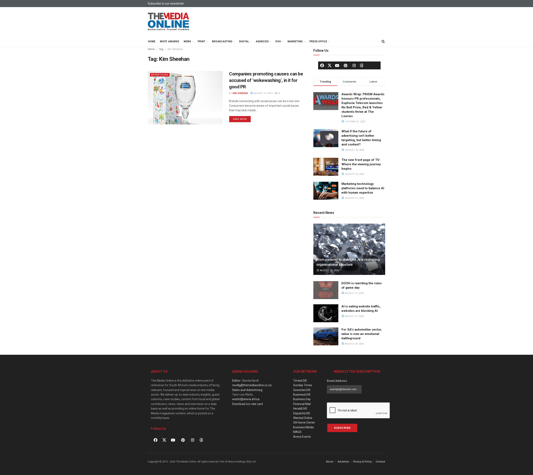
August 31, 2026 (329, 270)
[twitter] (330, 65)
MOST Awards (169, 41)
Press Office (318, 41)
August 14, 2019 (263, 93)
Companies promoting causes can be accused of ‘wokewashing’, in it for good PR (266, 80)
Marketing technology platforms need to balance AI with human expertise (362, 188)
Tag (161, 49)
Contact (380, 461)
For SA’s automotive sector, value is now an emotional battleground (361, 334)
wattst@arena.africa (245, 399)
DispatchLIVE (301, 413)
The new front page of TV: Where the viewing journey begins (361, 164)
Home (151, 41)
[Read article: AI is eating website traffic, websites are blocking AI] (325, 313)
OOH (278, 41)
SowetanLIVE (302, 390)
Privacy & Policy (362, 461)
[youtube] (337, 65)
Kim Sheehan (175, 49)
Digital (244, 41)
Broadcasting (222, 41)
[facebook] (322, 65)
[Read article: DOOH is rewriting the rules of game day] (325, 290)
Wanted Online (302, 418)
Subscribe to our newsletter (166, 3)
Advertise (343, 461)
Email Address (337, 380)
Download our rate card (247, 404)
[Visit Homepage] (168, 22)
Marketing (295, 41)
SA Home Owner (304, 422)
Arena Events (302, 436)
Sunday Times (302, 385)
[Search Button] (383, 41)
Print (201, 41)
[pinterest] (346, 65)
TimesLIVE (300, 380)
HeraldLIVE (300, 408)
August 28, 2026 (354, 343)
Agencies (262, 41)
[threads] (362, 65)
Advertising (159, 74)
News (187, 41)
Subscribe (342, 427)
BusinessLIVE (302, 394)
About (329, 461)
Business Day (302, 399)
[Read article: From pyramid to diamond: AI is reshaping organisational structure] (349, 249)
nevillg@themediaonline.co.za (251, 385)
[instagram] (354, 65)
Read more (242, 118)
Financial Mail (302, 404)
